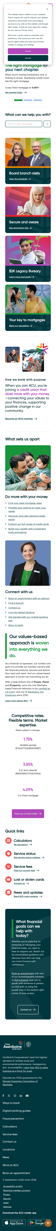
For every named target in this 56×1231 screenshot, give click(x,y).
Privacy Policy (27, 30)
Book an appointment (23, 973)
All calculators (21, 844)
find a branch (21, 980)
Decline (28, 58)
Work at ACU (10, 1165)
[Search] (47, 124)
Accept (28, 51)
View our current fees (24, 870)
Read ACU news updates (26, 896)
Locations (9, 1149)
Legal (6, 1202)
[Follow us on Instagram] (15, 1096)
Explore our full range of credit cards (28, 524)
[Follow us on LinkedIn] (21, 1096)
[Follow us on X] (9, 1096)
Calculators (10, 1126)
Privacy (6, 1194)
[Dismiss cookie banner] (47, 9)
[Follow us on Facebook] (3, 1096)
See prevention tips (19, 228)
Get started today (14, 92)
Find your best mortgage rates (25, 503)
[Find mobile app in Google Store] (39, 1222)
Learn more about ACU (16, 700)
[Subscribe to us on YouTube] (27, 1096)
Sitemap (7, 1207)
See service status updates (27, 857)
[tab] (18, 100)
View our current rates (26, 813)
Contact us (14, 607)
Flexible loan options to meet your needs (27, 509)
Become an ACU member (19, 418)
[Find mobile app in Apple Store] (14, 1222)
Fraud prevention (13, 1118)
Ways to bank (15, 625)
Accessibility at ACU (13, 1186)
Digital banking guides (17, 1110)
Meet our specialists (19, 325)
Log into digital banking (21, 612)
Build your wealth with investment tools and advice (27, 530)
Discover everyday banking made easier (26, 517)
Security (7, 1198)
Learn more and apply (20, 277)
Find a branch (16, 603)
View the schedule (18, 179)
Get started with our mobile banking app (28, 619)
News (6, 1157)
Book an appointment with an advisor (28, 598)
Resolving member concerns (16, 1190)
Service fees (10, 1134)
